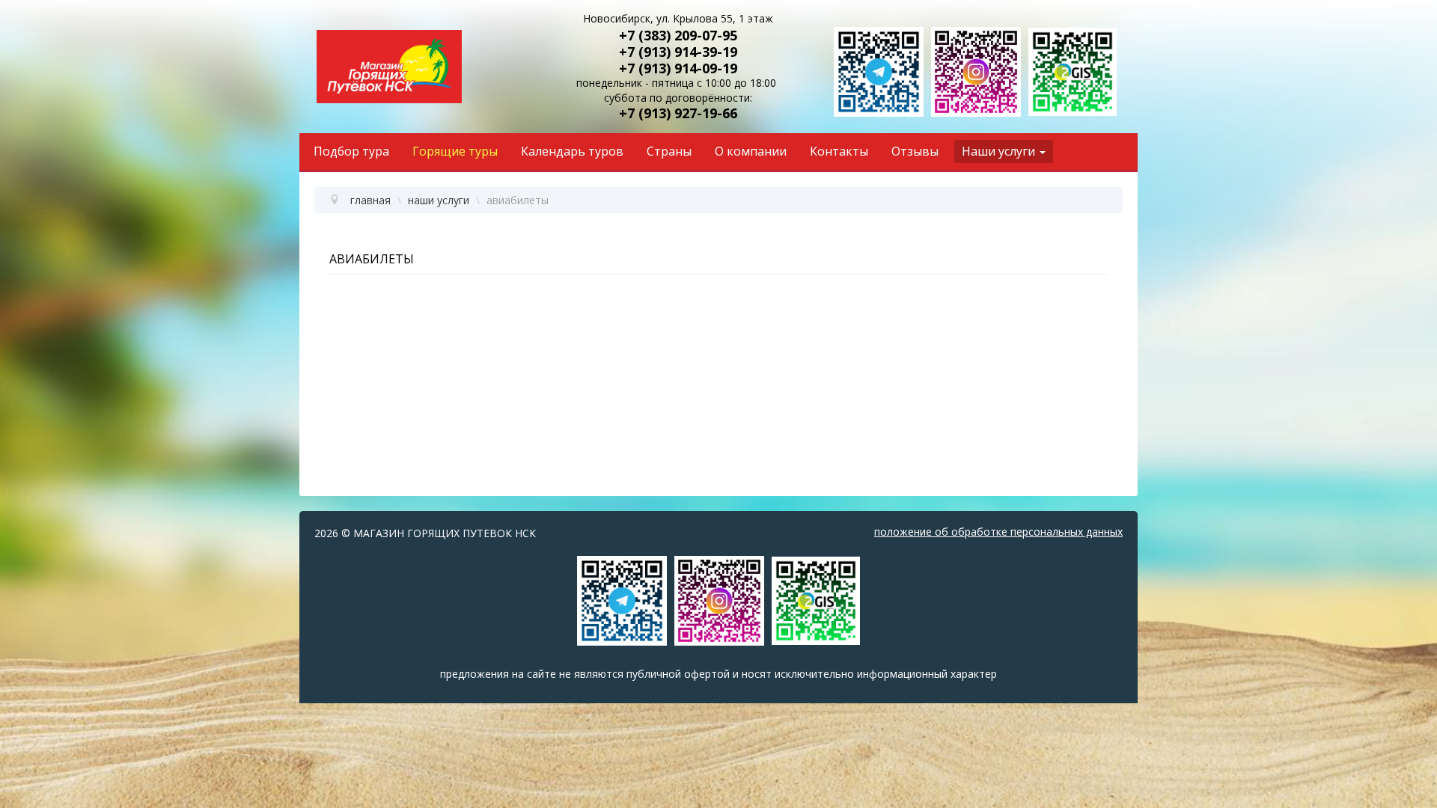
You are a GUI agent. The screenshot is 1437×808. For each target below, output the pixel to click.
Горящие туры (455, 151)
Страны (669, 151)
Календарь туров (572, 151)
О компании (751, 151)
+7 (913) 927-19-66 (678, 113)
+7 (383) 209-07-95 (678, 35)
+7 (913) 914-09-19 (678, 68)
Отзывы (915, 151)
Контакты (839, 151)
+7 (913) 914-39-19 (678, 52)
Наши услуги (998, 151)
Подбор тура (351, 151)
